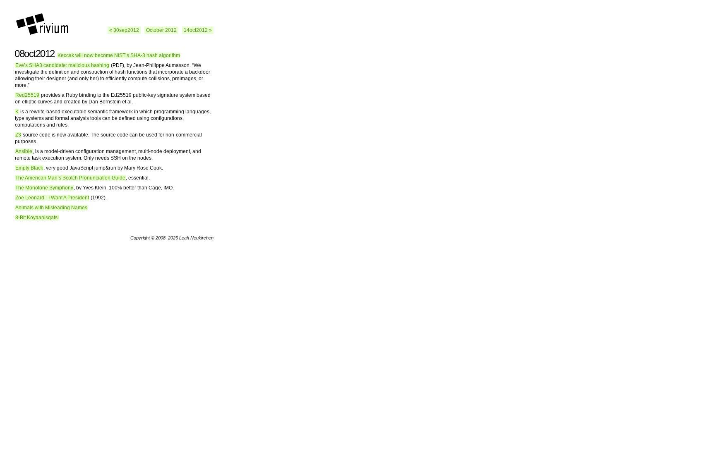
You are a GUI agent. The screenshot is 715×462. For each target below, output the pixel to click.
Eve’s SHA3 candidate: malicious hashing (62, 65)
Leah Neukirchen (196, 237)
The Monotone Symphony (44, 188)
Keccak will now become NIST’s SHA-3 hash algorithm (119, 55)
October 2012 (161, 30)
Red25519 (27, 95)
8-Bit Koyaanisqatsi (37, 217)
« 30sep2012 (124, 30)
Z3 (18, 135)
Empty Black (29, 168)
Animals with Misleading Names (51, 208)
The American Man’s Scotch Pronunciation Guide (70, 178)
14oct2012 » (198, 30)
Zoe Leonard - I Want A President (52, 198)
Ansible (23, 151)
